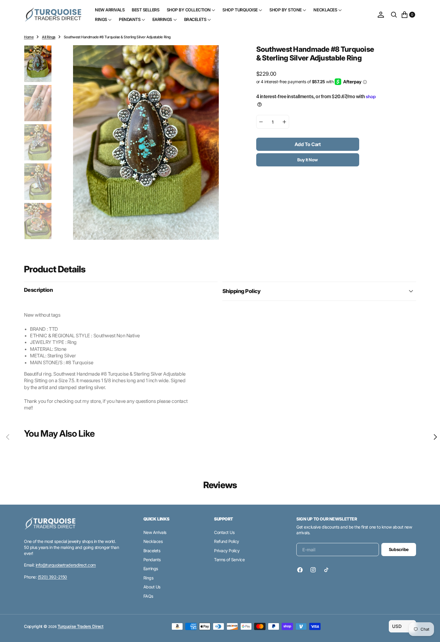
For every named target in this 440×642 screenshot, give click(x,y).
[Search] (393, 14)
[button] (380, 14)
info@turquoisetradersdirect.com (66, 564)
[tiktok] (326, 569)
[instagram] (313, 569)
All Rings (48, 37)
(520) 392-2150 (52, 576)
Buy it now (307, 160)
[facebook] (301, 569)
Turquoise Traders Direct (80, 626)
